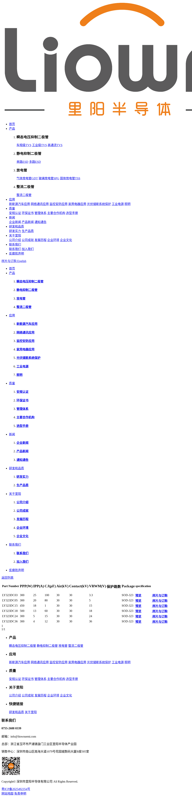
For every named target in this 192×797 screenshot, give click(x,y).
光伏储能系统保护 (99, 204)
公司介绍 (15, 240)
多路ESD (35, 161)
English (21, 261)
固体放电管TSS (70, 178)
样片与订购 (9, 261)
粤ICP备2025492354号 (16, 789)
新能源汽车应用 (19, 204)
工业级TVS (39, 145)
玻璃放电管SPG (49, 178)
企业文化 (66, 240)
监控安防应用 (59, 204)
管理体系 (40, 213)
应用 (12, 199)
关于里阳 (15, 235)
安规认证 (15, 213)
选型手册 (72, 213)
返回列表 (8, 577)
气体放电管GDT (27, 178)
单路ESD (22, 161)
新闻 (12, 217)
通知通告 (40, 222)
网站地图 (8, 793)
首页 (12, 124)
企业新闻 (15, 222)
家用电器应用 (77, 204)
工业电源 (118, 204)
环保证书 (28, 213)
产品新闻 (28, 222)
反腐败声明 (16, 253)
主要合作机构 (56, 213)
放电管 (63, 645)
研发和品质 (16, 226)
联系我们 (15, 244)
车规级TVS (23, 145)
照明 (127, 204)
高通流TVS (55, 145)
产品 (12, 128)
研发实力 (15, 231)
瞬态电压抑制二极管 (22, 645)
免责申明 (20, 793)
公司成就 (28, 240)
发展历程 (40, 240)
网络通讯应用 (40, 204)
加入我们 (28, 249)
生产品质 (28, 231)
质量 (12, 208)
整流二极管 (24, 195)
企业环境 (53, 240)
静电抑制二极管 (47, 645)
